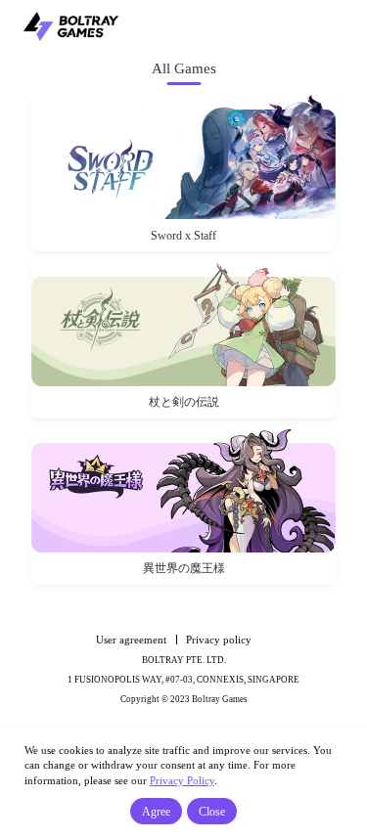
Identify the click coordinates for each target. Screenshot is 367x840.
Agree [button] (156, 811)
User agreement (131, 639)
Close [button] (212, 811)
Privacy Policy (182, 780)
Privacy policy (219, 639)
